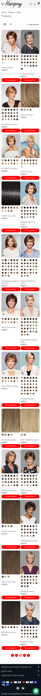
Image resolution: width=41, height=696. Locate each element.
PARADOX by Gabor (9, 490)
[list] (10, 24)
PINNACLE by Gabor (9, 531)
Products (11, 12)
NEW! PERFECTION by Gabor (29, 341)
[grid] (5, 24)
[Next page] (28, 655)
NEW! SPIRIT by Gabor (9, 386)
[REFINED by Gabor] (10, 613)
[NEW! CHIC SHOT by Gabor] (30, 246)
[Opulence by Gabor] (10, 421)
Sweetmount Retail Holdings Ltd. (16, 667)
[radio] (2, 56)
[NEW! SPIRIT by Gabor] (10, 364)
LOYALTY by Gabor (8, 216)
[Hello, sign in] (34, 4)
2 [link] (20, 655)
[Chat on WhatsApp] (36, 691)
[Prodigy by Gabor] (30, 562)
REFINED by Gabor (8, 632)
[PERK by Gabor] (30, 461)
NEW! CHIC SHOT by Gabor (28, 282)
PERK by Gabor (26, 490)
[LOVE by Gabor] (30, 146)
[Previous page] (12, 655)
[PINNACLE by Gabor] (10, 512)
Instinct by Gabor (27, 115)
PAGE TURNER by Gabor (30, 440)
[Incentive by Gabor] (30, 42)
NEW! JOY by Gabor (9, 327)
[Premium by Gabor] (10, 562)
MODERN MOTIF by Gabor (28, 223)
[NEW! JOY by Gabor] (10, 305)
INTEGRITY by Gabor (9, 168)
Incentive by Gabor (28, 74)
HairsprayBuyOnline (15, 694)
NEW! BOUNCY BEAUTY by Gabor (10, 282)
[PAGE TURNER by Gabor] (30, 421)
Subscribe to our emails (12, 675)
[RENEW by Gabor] (30, 613)
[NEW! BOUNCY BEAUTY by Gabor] (10, 246)
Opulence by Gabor (8, 440)
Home (3, 12)
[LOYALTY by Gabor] (10, 193)
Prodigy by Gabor (27, 591)
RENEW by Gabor (27, 642)
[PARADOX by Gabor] (10, 461)
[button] (3, 4)
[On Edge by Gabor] (30, 364)
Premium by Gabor (8, 582)
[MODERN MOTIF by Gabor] (30, 193)
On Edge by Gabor (28, 399)
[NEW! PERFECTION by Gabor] (30, 305)
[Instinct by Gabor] (30, 96)
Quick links (6, 671)
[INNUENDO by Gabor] (10, 96)
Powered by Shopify (31, 694)
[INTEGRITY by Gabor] (10, 146)
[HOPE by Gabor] (10, 42)
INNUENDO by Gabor (9, 124)
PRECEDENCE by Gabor (29, 541)
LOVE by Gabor (26, 172)
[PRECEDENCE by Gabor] (30, 512)
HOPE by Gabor (7, 67)
